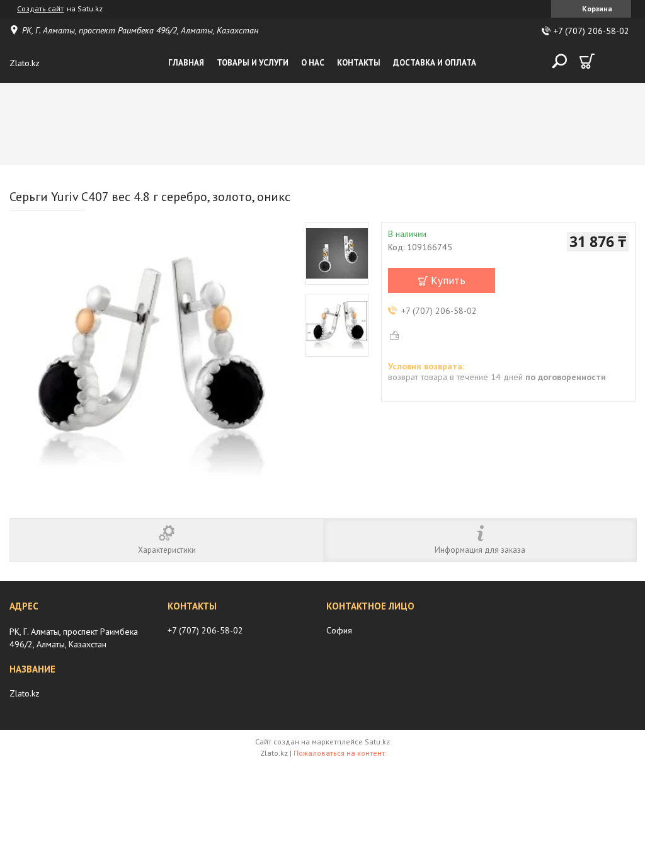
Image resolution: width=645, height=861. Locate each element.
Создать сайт (40, 8)
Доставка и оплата (434, 62)
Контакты (358, 62)
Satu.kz (377, 741)
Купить (448, 280)
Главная (186, 62)
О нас (312, 62)
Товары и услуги (252, 62)
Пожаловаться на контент (339, 753)
